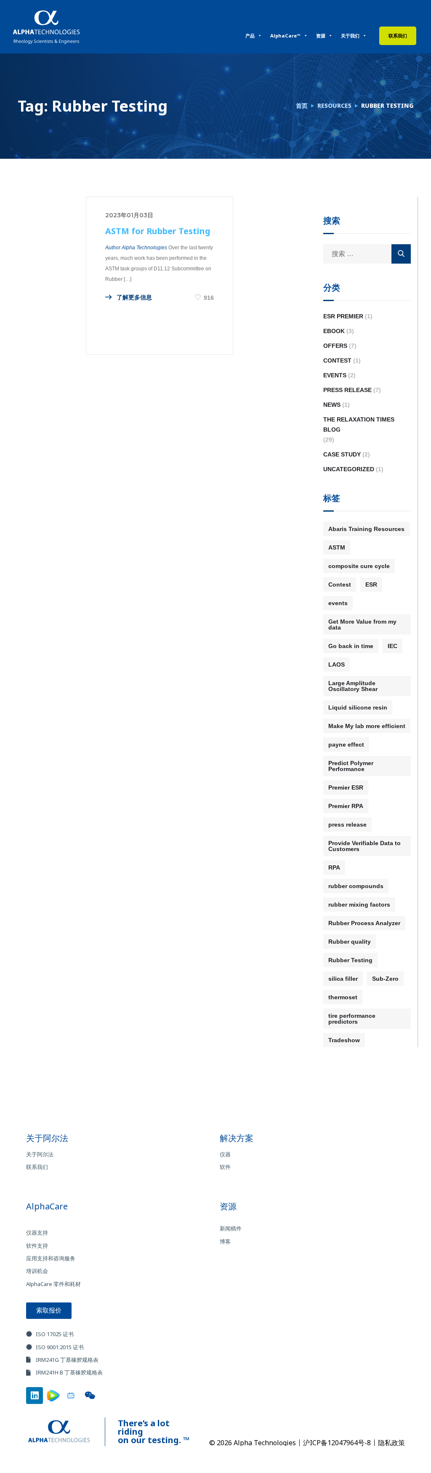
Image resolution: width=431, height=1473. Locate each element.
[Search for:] (367, 253)
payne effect (346, 744)
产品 (250, 35)
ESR (371, 584)
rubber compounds (355, 886)
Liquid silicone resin (357, 707)
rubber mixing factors (359, 904)
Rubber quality (349, 941)
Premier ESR (345, 787)
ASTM (336, 547)
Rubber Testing (350, 960)
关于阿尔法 (47, 1138)
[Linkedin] (34, 1395)
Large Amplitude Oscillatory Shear (353, 686)
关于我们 (350, 35)
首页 (302, 105)
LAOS (336, 664)
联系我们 (397, 35)
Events (334, 375)
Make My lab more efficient (366, 726)
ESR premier (343, 316)
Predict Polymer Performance (350, 766)
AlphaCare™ (285, 35)
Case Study (342, 454)
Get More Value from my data (362, 624)
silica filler (343, 978)
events (338, 603)
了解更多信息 (133, 297)
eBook (334, 331)
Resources (334, 105)
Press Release (347, 390)
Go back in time (350, 646)
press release (347, 824)
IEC (392, 646)
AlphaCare (47, 1206)
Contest (337, 360)
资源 (320, 35)
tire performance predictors (351, 1018)
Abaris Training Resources (366, 529)
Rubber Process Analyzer (364, 923)
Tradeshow (344, 1040)
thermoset (342, 997)
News (332, 404)
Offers (335, 345)
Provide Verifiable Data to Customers (364, 846)
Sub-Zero (385, 978)
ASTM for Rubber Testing (157, 231)
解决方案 (236, 1138)
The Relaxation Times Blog (358, 424)
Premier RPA (345, 806)
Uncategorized (348, 469)
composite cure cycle (359, 566)
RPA (334, 867)
